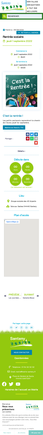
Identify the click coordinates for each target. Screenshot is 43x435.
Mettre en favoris (14, 127)
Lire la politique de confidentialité (12, 425)
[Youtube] (18, 384)
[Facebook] (4, 384)
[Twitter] (11, 384)
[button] (28, 134)
